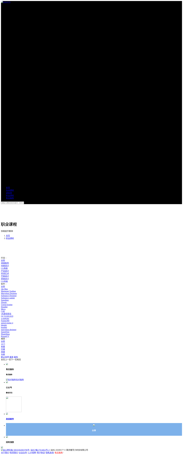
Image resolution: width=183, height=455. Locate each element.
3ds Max (4, 289)
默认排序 (5, 357)
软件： (4, 284)
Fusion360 (5, 321)
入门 (3, 344)
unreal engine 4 (7, 323)
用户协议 (41, 453)
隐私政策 (50, 453)
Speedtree (5, 300)
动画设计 (5, 266)
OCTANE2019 (7, 316)
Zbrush (4, 302)
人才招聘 (32, 453)
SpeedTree (5, 332)
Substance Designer (9, 296)
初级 (3, 346)
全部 (3, 260)
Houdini (4, 307)
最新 (11, 357)
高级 (3, 352)
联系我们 (14, 453)
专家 (3, 354)
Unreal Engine (6, 305)
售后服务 (59, 453)
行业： (4, 258)
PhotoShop (5, 334)
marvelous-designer (8, 330)
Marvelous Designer (9, 293)
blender (4, 325)
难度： (4, 339)
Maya (3, 309)
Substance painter (8, 298)
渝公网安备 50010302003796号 (16, 450)
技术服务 (20, 380)
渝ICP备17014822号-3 (40, 450)
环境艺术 (5, 273)
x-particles (5, 318)
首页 (8, 236)
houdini (4, 327)
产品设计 (5, 271)
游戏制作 (5, 263)
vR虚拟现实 (6, 314)
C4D (3, 311)
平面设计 (5, 276)
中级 (3, 349)
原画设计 (5, 279)
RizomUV (5, 336)
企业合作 (23, 453)
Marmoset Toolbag (8, 291)
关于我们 (5, 453)
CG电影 (4, 268)
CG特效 (4, 281)
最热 (16, 357)
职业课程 (10, 238)
